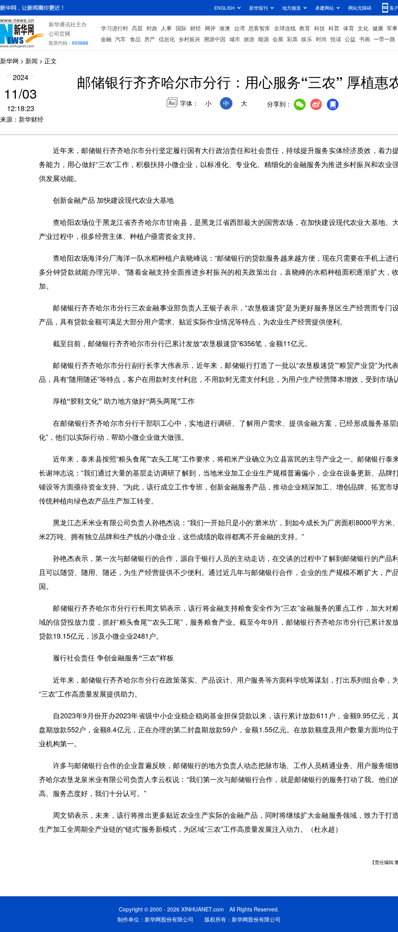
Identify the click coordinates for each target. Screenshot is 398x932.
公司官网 (59, 33)
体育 (348, 28)
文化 (363, 28)
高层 (137, 28)
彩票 (292, 39)
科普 (333, 28)
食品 (135, 39)
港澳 (224, 28)
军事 (392, 28)
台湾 (239, 28)
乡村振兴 (189, 39)
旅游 (249, 39)
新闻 (31, 60)
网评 (210, 28)
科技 (319, 28)
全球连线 (285, 28)
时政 (152, 28)
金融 (106, 39)
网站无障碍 (360, 7)
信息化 (167, 39)
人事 (166, 28)
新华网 (9, 60)
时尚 (321, 39)
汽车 (120, 39)
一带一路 (384, 39)
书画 (364, 39)
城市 (234, 39)
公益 (350, 39)
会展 (277, 39)
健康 (377, 28)
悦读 (335, 39)
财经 (195, 28)
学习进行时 (114, 28)
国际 (181, 28)
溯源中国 (214, 39)
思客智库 (259, 28)
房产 (149, 39)
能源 (263, 39)
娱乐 (306, 39)
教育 (304, 28)
